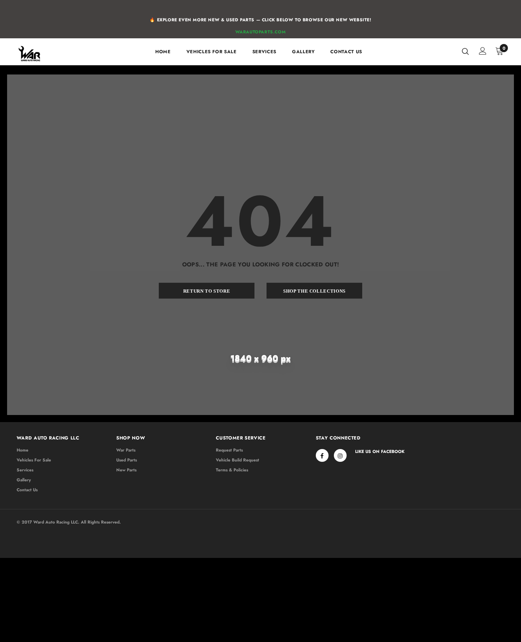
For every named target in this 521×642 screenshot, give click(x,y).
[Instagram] (340, 455)
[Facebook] (322, 455)
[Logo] (39, 53)
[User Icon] (483, 51)
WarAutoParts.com (260, 32)
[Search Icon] (465, 51)
